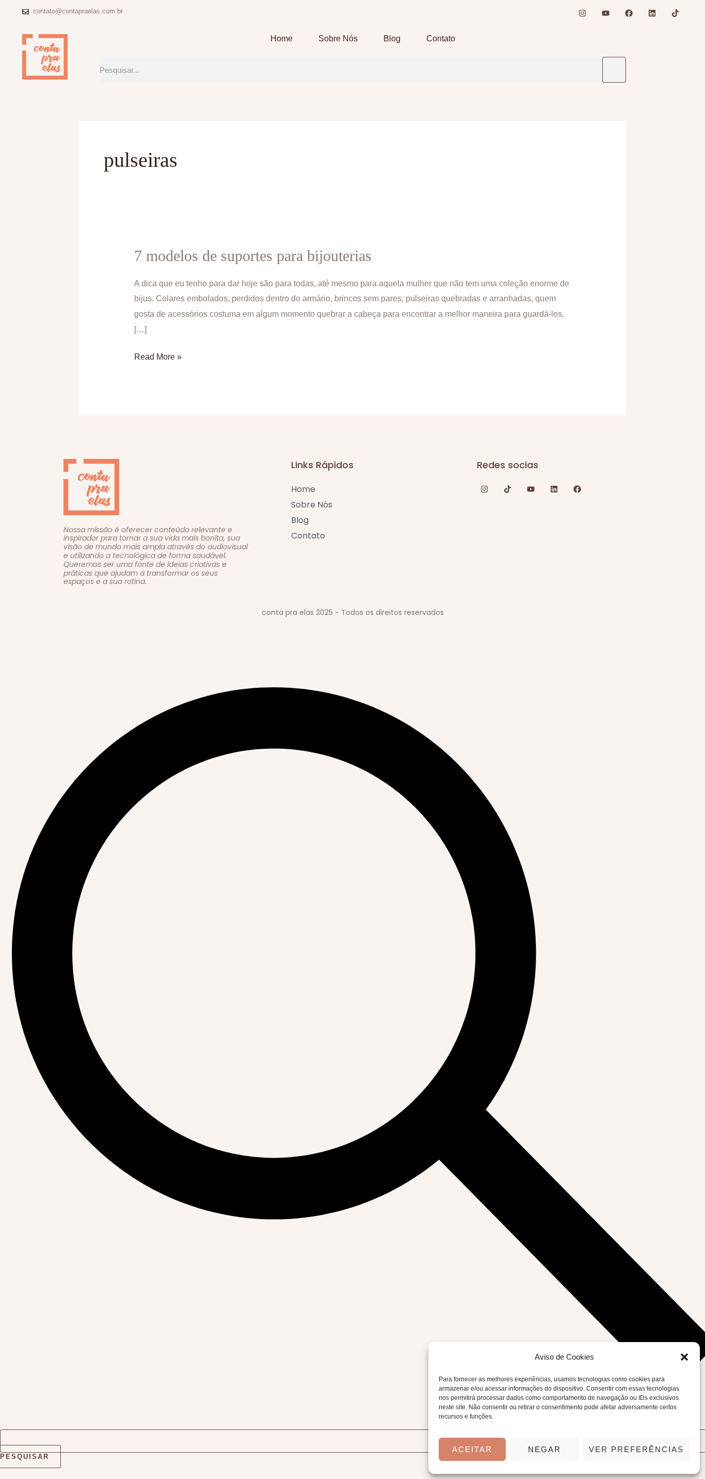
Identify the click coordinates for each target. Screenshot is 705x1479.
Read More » (158, 355)
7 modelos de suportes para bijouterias (253, 255)
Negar (544, 1449)
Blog (391, 38)
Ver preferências (636, 1449)
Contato (440, 38)
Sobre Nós (338, 38)
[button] (684, 1357)
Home (281, 38)
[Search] (614, 70)
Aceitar (472, 1449)
